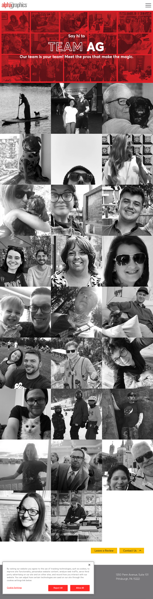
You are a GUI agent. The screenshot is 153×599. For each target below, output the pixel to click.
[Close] (89, 565)
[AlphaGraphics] (14, 5)
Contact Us (130, 550)
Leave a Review (104, 550)
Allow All (80, 588)
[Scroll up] (147, 560)
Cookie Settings (14, 588)
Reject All (58, 588)
